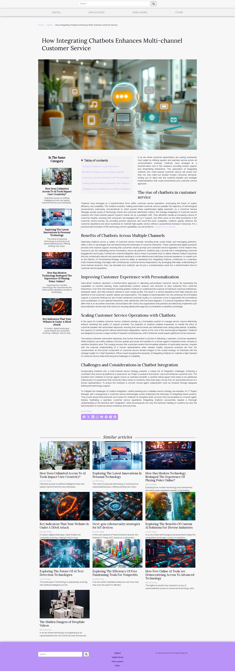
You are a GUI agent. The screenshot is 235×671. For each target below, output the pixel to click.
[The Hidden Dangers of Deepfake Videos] (65, 604)
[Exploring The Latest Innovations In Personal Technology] (57, 217)
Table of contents (96, 160)
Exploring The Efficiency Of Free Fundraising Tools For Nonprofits (115, 573)
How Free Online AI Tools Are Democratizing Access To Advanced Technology (169, 574)
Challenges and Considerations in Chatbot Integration (106, 189)
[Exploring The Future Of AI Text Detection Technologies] (65, 553)
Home (41, 25)
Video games (139, 12)
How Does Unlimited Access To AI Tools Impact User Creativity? (57, 191)
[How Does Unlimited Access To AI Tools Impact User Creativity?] (57, 176)
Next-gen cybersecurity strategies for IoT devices (116, 525)
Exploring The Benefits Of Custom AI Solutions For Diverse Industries (169, 525)
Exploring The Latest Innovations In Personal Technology (57, 232)
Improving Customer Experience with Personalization (106, 178)
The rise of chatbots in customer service (100, 166)
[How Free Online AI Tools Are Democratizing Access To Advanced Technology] (170, 553)
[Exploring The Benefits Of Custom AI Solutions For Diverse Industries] (170, 506)
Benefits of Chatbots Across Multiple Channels (103, 172)
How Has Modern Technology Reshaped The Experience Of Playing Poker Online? (57, 277)
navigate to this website (164, 227)
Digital (56, 12)
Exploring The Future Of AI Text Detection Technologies (62, 573)
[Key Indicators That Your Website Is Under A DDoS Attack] (57, 306)
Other (179, 12)
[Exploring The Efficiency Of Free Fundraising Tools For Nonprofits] (117, 553)
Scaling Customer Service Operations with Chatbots (105, 183)
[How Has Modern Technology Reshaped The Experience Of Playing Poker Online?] (57, 260)
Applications (96, 12)
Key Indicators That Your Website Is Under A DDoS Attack (57, 321)
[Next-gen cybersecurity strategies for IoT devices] (117, 506)
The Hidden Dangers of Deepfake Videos (62, 623)
